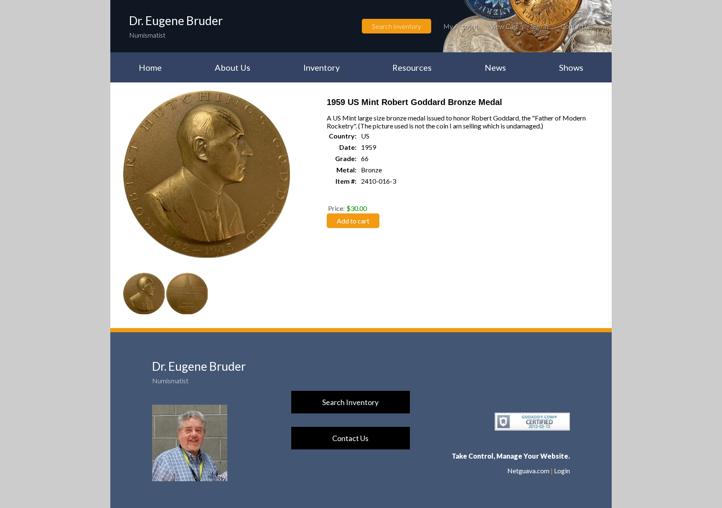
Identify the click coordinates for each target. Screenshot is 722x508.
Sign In (540, 26)
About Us (232, 67)
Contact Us (577, 26)
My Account (460, 26)
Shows (571, 67)
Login (562, 471)
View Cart (504, 26)
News (495, 67)
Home (150, 67)
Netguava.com (528, 471)
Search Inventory (396, 26)
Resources (412, 67)
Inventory (321, 67)
